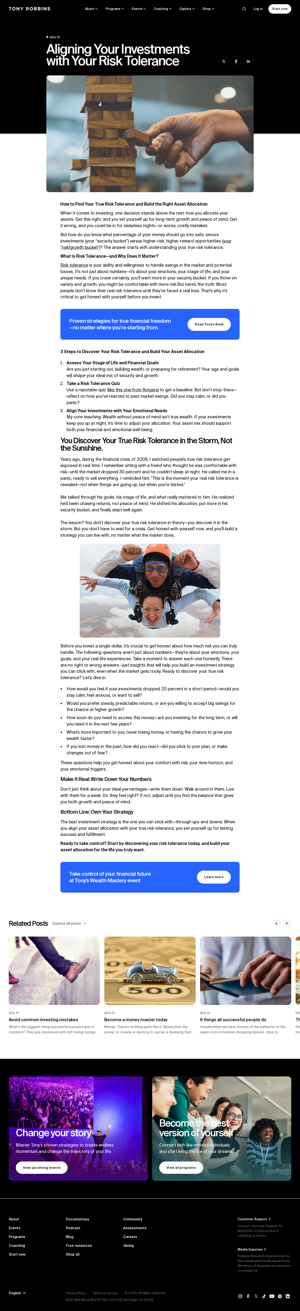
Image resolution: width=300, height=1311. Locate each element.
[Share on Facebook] (236, 61)
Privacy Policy (76, 1293)
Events (14, 1228)
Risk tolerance (74, 265)
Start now (17, 1254)
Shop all (73, 1254)
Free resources (79, 1245)
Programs (17, 1237)
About (14, 1219)
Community (132, 1219)
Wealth (55, 37)
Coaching (17, 1245)
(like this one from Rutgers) (133, 389)
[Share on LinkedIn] (248, 61)
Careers (130, 1237)
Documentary (77, 1219)
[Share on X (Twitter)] (224, 61)
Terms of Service (105, 1293)
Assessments (134, 1228)
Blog (69, 1237)
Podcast (73, 1228)
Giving (128, 1245)
